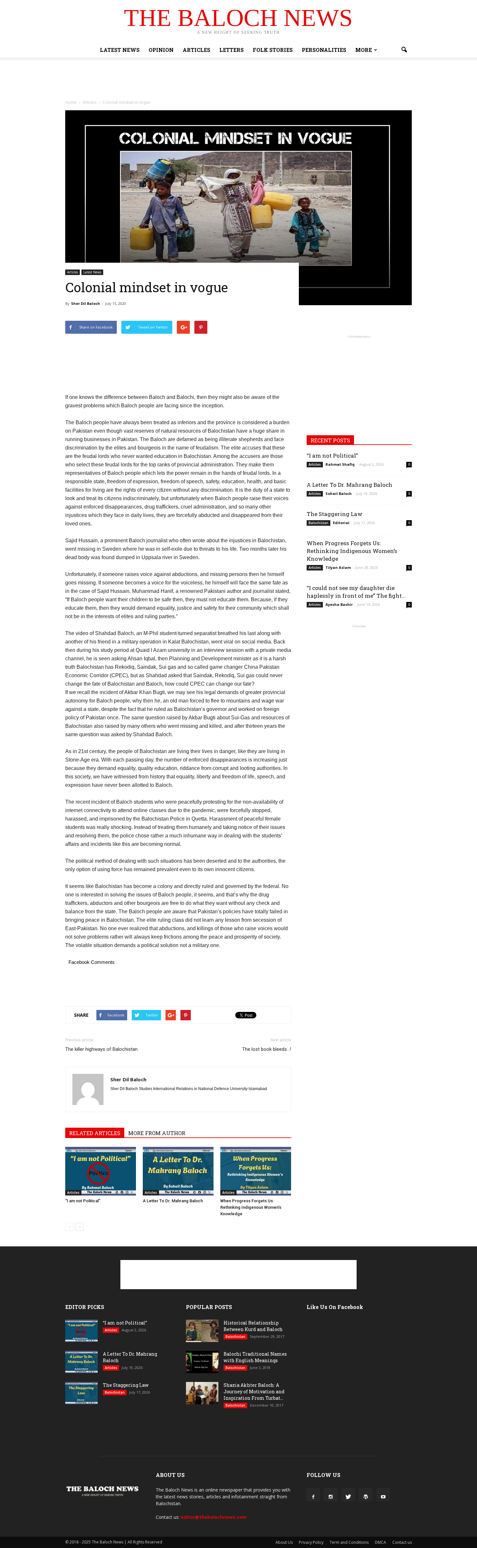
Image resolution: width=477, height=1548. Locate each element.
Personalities (324, 49)
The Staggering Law (334, 514)
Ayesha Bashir (339, 604)
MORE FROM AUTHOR (156, 1133)
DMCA (380, 1542)
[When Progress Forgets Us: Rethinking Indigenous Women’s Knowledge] (255, 1171)
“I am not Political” (82, 1200)
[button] (404, 50)
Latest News (120, 49)
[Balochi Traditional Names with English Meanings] (202, 1362)
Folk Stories (273, 49)
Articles (196, 49)
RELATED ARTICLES (94, 1133)
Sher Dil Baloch (85, 303)
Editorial (341, 522)
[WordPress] (365, 1494)
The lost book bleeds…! (266, 1049)
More (363, 49)
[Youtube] (383, 1494)
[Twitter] (348, 1494)
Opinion (161, 49)
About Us (284, 1542)
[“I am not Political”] (100, 1171)
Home (71, 102)
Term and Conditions (349, 1542)
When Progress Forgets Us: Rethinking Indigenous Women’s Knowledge (250, 1207)
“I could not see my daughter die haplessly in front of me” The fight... (356, 591)
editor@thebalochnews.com (214, 1517)
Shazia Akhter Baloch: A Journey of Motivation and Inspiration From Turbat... (254, 1391)
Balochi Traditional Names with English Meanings (255, 1357)
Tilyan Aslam (338, 567)
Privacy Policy (311, 1542)
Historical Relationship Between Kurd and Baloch (253, 1326)
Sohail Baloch (338, 493)
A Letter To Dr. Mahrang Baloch (173, 1200)
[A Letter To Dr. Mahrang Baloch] (178, 1171)
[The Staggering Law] (81, 1393)
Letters (231, 49)
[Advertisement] (238, 80)
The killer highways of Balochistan (101, 1049)
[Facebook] (313, 1494)
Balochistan (318, 523)
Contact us (402, 1542)
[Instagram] (330, 1494)
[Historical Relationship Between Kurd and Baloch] (202, 1331)
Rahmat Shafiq (340, 464)
